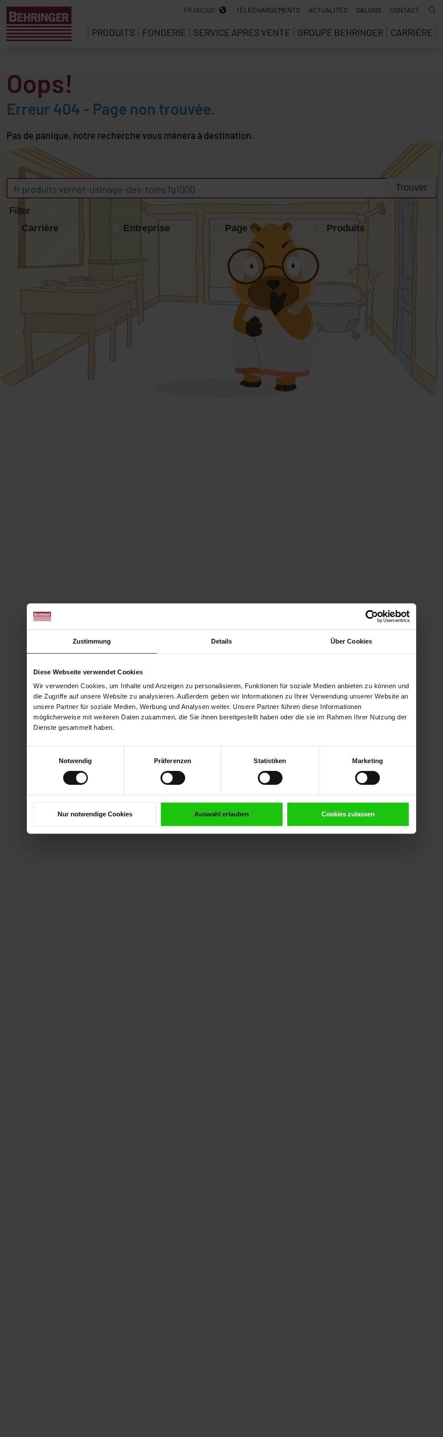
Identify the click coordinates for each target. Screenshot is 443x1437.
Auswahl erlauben (221, 814)
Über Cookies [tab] (351, 641)
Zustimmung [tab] (92, 641)
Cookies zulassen (348, 814)
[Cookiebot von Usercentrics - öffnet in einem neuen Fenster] (372, 616)
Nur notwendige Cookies (95, 814)
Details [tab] (221, 641)
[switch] (173, 778)
